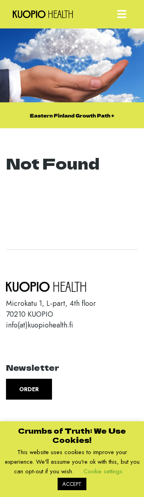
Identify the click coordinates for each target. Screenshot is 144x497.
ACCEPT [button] (72, 484)
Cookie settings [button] (103, 471)
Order (29, 389)
